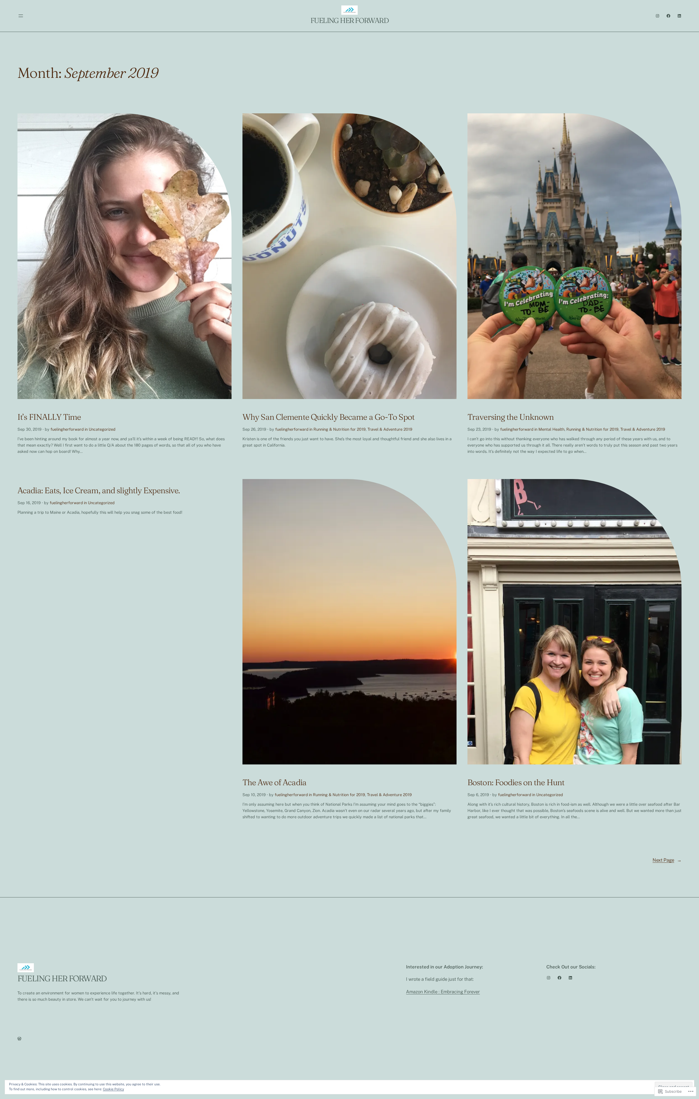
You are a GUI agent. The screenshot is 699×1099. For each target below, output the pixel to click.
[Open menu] (20, 16)
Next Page (667, 860)
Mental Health (551, 429)
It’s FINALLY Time (49, 417)
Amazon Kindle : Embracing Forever (443, 991)
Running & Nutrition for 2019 (339, 429)
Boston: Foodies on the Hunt (515, 782)
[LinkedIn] (679, 16)
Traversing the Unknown (510, 417)
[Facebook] (668, 16)
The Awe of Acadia (274, 782)
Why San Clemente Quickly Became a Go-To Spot (328, 417)
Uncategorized (102, 429)
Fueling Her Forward (349, 20)
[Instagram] (657, 16)
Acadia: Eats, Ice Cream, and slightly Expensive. (98, 490)
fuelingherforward (67, 429)
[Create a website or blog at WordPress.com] (19, 1038)
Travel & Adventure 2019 (390, 429)
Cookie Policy (113, 1089)
